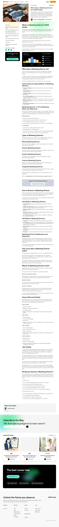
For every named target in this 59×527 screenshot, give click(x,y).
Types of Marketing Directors (11, 31)
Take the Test (53, 1)
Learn (11, 453)
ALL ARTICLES (51, 435)
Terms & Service (38, 508)
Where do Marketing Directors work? (12, 38)
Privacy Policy (37, 510)
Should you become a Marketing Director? (11, 45)
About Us (26, 508)
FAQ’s (15, 510)
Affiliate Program (17, 511)
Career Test (11, 1)
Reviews (15, 515)
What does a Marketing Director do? (12, 29)
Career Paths (51, 5)
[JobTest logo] (5, 1)
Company (26, 1)
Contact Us (26, 510)
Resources (21, 1)
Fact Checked (33, 5)
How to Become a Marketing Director (12, 33)
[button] (21, 2)
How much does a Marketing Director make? (12, 36)
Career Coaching (17, 513)
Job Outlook (8, 42)
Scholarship (16, 516)
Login (48, 1)
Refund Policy (37, 511)
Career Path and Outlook (10, 40)
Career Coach (16, 1)
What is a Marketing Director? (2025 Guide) (12, 27)
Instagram (26, 517)
